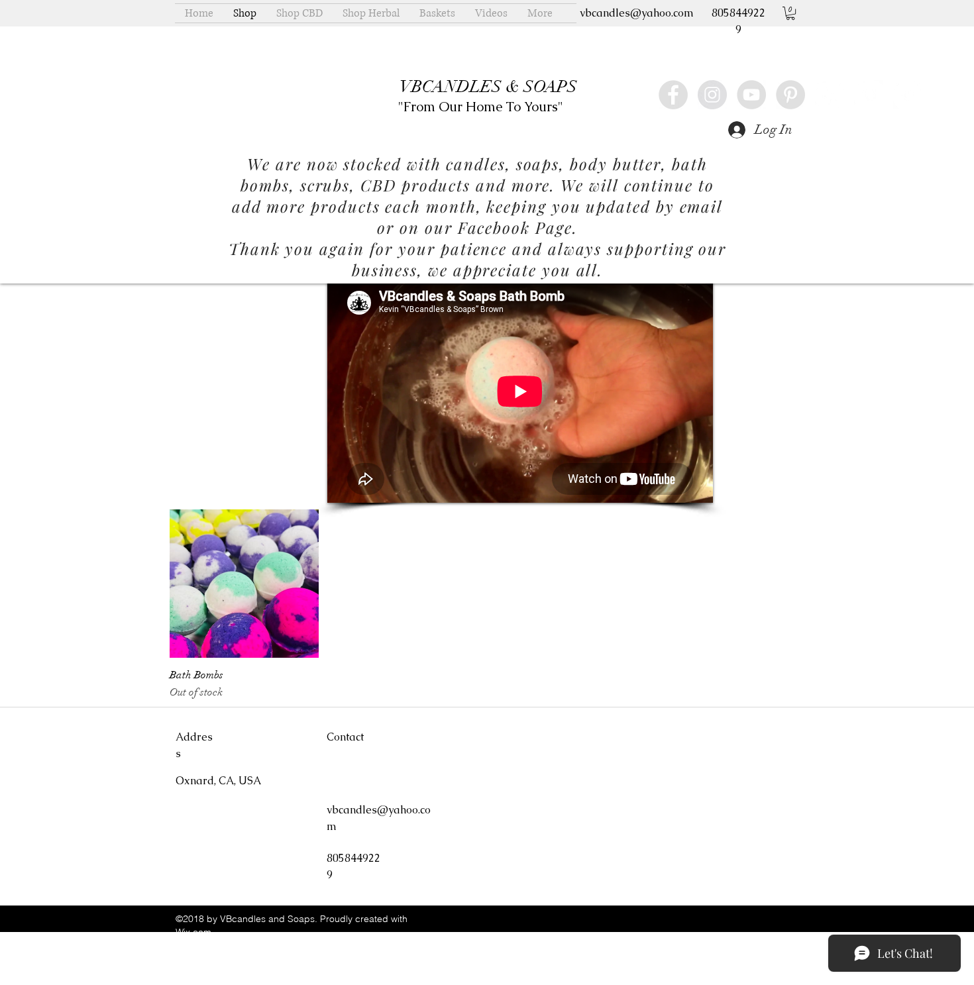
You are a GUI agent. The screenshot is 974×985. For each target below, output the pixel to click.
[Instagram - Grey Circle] (712, 94)
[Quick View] (244, 583)
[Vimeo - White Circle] (868, 94)
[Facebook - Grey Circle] (673, 94)
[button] (790, 13)
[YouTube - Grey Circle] (751, 94)
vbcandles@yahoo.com (637, 13)
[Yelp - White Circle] (829, 94)
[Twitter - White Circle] (907, 94)
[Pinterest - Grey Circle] (790, 94)
